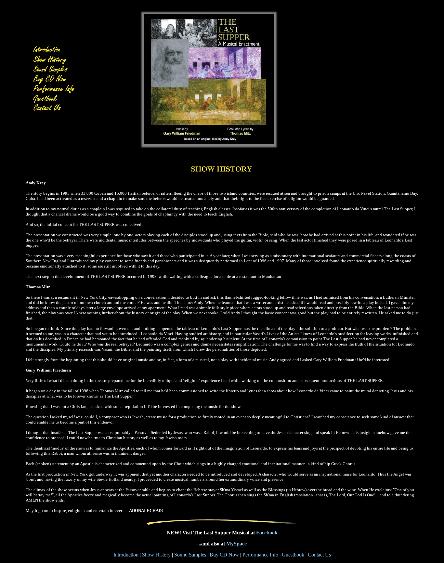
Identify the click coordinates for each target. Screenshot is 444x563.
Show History (156, 554)
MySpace (236, 543)
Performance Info (260, 554)
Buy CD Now (224, 554)
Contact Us (319, 554)
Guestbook (293, 554)
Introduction (125, 554)
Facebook (267, 532)
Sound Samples (190, 554)
